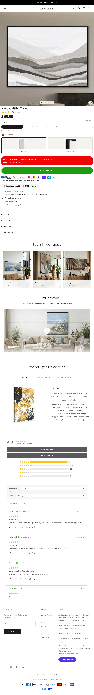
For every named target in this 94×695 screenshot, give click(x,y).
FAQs (43, 622)
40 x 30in (58, 127)
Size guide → (89, 120)
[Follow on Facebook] (5, 667)
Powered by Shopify (54, 679)
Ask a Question (47, 455)
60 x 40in (81, 127)
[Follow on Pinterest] (17, 667)
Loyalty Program (47, 615)
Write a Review (47, 449)
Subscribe (12, 631)
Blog (42, 619)
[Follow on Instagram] (11, 667)
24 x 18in (35, 127)
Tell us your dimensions (39, 195)
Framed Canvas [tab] (43, 377)
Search (43, 634)
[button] (47, 462)
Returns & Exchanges (9, 221)
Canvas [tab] (24, 377)
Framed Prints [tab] (65, 377)
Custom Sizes (6, 227)
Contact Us (45, 638)
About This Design (8, 233)
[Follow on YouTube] (23, 667)
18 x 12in (12, 127)
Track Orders (45, 626)
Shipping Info (6, 215)
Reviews (44, 630)
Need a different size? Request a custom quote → (17, 131)
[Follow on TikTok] (29, 667)
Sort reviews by (13, 490)
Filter (11, 496)
